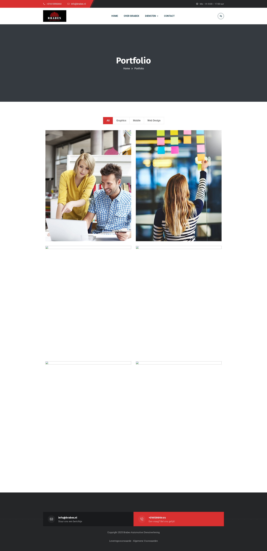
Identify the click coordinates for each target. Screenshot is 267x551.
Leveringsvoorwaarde (120, 541)
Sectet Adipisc (153, 224)
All (108, 120)
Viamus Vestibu (63, 456)
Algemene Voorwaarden (145, 541)
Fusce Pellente (63, 340)
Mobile (137, 120)
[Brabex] (54, 16)
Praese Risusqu (154, 340)
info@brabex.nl (67, 517)
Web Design (154, 120)
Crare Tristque (152, 456)
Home (126, 68)
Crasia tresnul (62, 224)
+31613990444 (157, 517)
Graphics (121, 120)
